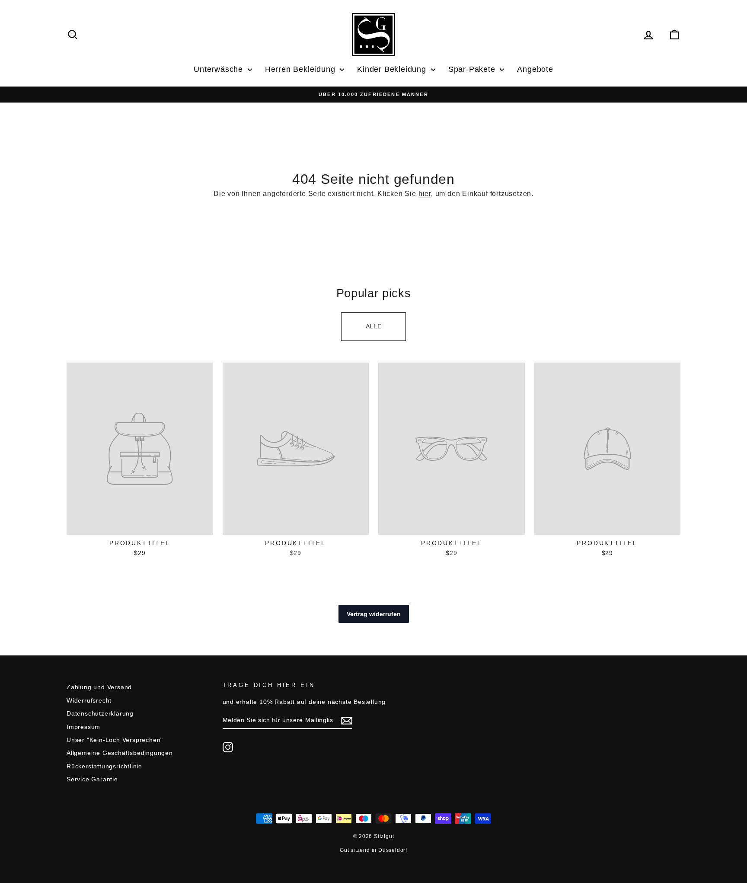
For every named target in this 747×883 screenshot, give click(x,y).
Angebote (535, 69)
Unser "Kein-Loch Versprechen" (115, 740)
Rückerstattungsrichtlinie (104, 766)
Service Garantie (92, 779)
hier (424, 193)
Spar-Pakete (473, 69)
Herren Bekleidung (301, 69)
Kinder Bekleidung (392, 69)
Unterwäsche (220, 69)
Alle (374, 326)
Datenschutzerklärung (100, 713)
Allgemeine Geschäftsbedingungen (120, 753)
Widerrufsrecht (89, 700)
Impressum (83, 727)
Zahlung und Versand (99, 687)
